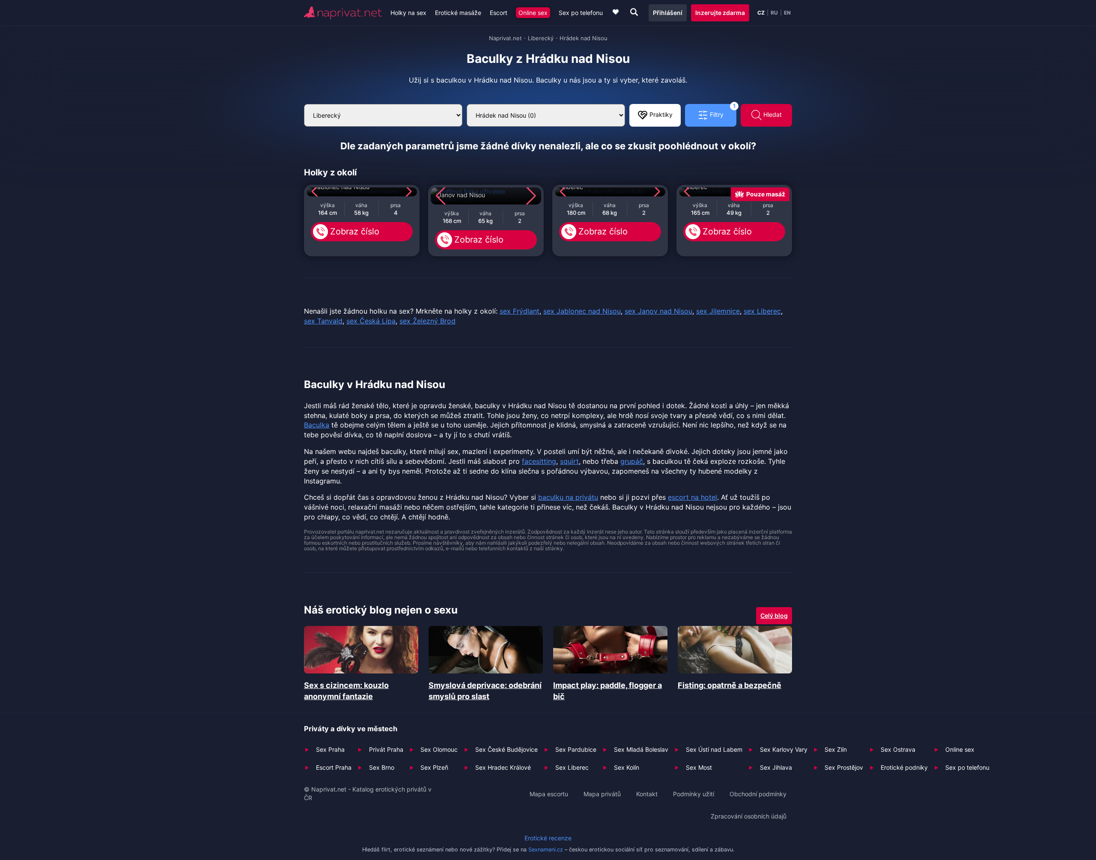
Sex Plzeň (434, 767)
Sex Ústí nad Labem (714, 749)
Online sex (533, 12)
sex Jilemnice (718, 311)
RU (774, 13)
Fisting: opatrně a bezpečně (729, 685)
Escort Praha (333, 767)
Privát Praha (386, 749)
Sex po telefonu (581, 12)
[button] (316, 191)
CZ (761, 13)
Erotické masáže (458, 12)
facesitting (539, 461)
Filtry (722, 111)
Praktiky (660, 114)
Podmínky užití (693, 794)
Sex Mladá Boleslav (641, 749)
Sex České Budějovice (506, 749)
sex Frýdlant (519, 311)
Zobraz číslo (354, 231)
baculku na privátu (568, 497)
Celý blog (774, 615)
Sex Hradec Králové (503, 767)
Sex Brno (381, 767)
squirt (569, 461)
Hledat (772, 114)
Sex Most (699, 767)
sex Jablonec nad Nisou (582, 311)
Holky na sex (408, 12)
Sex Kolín (626, 767)
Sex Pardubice (575, 749)
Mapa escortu (549, 794)
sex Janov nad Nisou (658, 311)
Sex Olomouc (439, 749)
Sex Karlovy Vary (783, 749)
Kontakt (647, 794)
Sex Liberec (572, 767)
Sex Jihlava (776, 767)
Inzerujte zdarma (720, 12)
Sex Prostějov (844, 767)
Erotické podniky (904, 767)
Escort (498, 12)
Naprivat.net (505, 38)
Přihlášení (667, 12)
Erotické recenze (548, 838)
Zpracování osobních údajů (748, 816)
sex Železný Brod (427, 321)
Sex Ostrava (898, 749)
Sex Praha (330, 749)
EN (787, 13)
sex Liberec (762, 311)
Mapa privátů (602, 794)
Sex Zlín (836, 749)
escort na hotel (692, 497)
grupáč (631, 461)
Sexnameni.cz (545, 849)
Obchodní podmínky (758, 794)
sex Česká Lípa (371, 321)
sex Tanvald (323, 321)
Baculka (316, 425)
